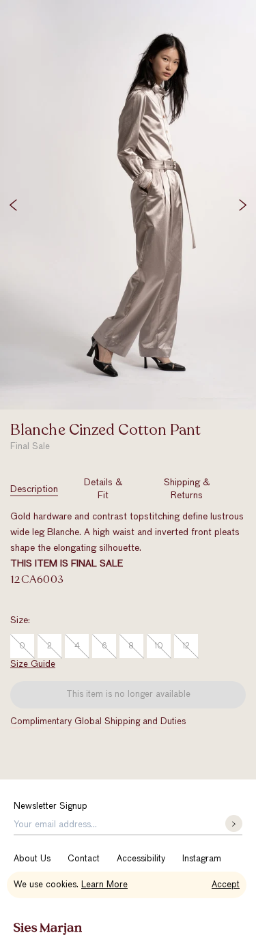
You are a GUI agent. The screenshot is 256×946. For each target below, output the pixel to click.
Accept (226, 884)
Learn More (104, 884)
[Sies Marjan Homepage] (48, 929)
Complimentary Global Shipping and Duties (98, 721)
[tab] (34, 489)
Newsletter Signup (50, 806)
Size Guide (32, 664)
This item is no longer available (128, 694)
